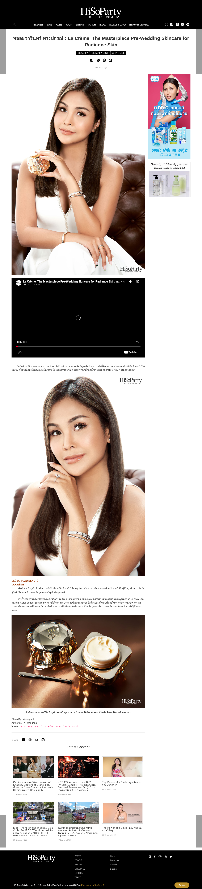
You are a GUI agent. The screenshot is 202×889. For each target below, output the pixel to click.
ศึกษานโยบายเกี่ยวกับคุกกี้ (92, 885)
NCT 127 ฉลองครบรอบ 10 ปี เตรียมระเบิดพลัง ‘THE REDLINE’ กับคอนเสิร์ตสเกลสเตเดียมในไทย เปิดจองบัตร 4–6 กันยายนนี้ (77, 786)
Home (112, 856)
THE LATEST (38, 25)
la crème (49, 726)
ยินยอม (182, 885)
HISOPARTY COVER (117, 25)
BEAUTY (69, 25)
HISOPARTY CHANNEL (139, 25)
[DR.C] (169, 116)
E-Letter (113, 869)
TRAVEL (102, 25)
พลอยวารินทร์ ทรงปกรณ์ (67, 726)
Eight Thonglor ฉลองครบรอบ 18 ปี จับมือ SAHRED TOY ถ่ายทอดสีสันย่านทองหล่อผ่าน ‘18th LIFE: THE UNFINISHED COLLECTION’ (33, 832)
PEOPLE (59, 25)
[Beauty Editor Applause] (169, 179)
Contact (113, 865)
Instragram (114, 860)
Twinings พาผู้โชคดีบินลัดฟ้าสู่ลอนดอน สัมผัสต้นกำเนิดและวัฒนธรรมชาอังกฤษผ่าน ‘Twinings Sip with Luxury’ (78, 832)
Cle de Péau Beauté (31, 726)
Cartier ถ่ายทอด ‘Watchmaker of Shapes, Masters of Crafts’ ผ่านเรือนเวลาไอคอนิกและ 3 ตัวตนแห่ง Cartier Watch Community (33, 786)
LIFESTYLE (80, 25)
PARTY (49, 25)
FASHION (92, 25)
